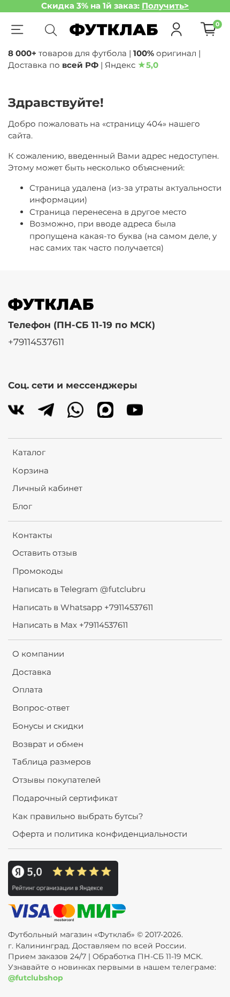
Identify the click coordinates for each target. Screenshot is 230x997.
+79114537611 (36, 342)
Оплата (27, 689)
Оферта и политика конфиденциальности (99, 834)
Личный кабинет (47, 488)
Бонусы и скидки (47, 726)
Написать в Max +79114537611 (70, 625)
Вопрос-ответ (41, 708)
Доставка (31, 672)
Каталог (28, 452)
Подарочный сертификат (65, 798)
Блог (22, 506)
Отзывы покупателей (56, 780)
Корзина (30, 470)
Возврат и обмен (47, 744)
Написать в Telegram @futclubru (78, 589)
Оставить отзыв (44, 553)
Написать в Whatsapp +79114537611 (82, 607)
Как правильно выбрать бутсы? (77, 816)
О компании (38, 654)
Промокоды (37, 571)
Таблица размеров (51, 762)
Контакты (32, 535)
